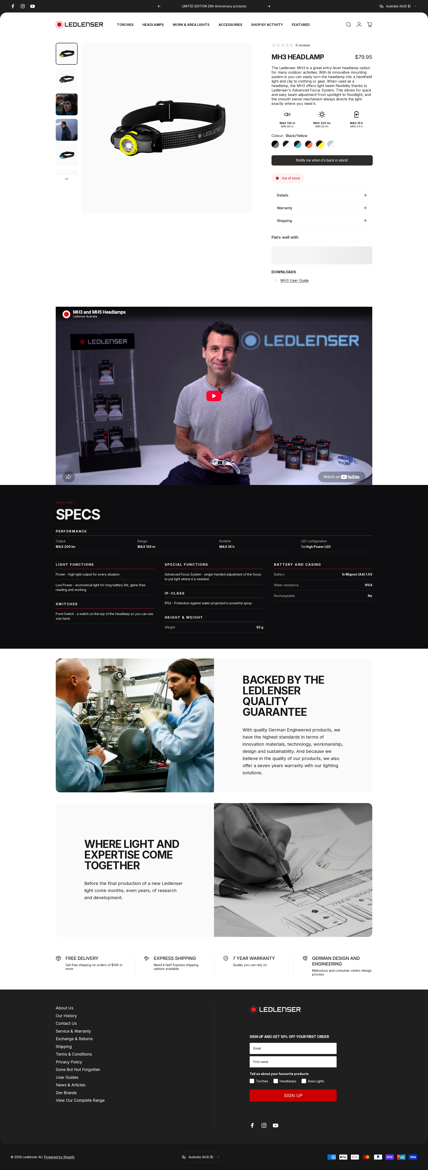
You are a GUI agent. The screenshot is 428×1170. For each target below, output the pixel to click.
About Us (64, 1008)
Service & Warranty (73, 1031)
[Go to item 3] (67, 130)
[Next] (269, 6)
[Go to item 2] (67, 104)
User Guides (67, 1077)
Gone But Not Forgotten (78, 1069)
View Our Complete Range (80, 1100)
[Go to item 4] (67, 155)
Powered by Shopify (59, 1157)
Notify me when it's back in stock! (322, 160)
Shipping (64, 1046)
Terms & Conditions (74, 1054)
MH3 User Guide (294, 280)
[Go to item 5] (67, 180)
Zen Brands (66, 1092)
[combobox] (398, 6)
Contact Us (66, 1023)
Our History (66, 1015)
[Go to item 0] (67, 54)
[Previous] (159, 6)
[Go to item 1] (67, 79)
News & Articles (70, 1085)
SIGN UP (293, 1095)
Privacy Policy (69, 1062)
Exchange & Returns (74, 1038)
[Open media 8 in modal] (166, 128)
